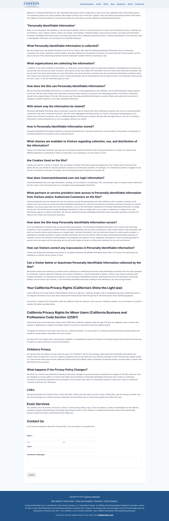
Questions (121, 4)
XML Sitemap (56, 501)
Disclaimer (98, 501)
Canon (98, 4)
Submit (31, 475)
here (89, 408)
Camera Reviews (87, 4)
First (28, 442)
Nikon (105, 4)
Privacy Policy (68, 501)
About (130, 4)
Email (29, 446)
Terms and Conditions (84, 501)
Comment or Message (36, 455)
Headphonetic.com (105, 515)
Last (64, 442)
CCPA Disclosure (111, 501)
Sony (113, 4)
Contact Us (139, 4)
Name (30, 436)
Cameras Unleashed (92, 497)
